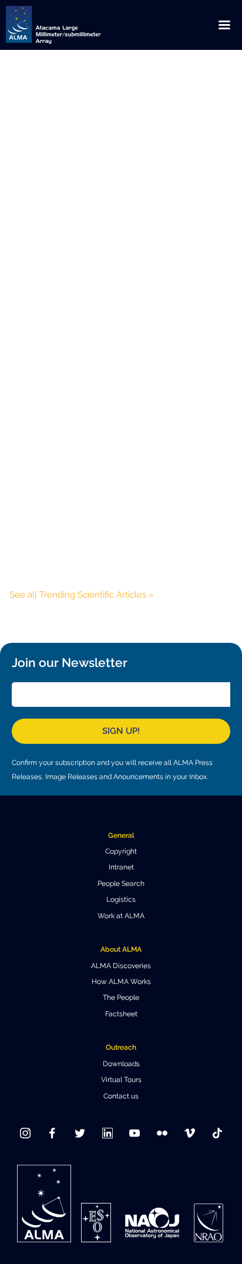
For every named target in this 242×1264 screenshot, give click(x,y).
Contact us (121, 1096)
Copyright (121, 851)
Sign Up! (121, 731)
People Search (121, 883)
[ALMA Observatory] (67, 25)
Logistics (121, 899)
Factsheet (121, 1014)
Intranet (121, 867)
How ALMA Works (121, 982)
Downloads (121, 1064)
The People (121, 997)
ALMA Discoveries (121, 966)
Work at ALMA (121, 916)
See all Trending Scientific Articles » (81, 594)
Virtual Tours (121, 1080)
